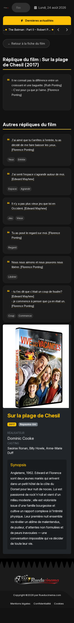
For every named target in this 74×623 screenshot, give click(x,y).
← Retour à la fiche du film (26, 43)
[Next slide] (67, 29)
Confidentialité (42, 603)
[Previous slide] (58, 29)
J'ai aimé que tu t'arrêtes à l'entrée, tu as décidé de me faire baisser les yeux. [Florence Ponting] (36, 144)
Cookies (59, 603)
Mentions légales (20, 603)
